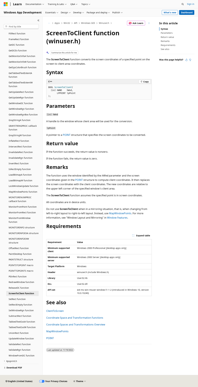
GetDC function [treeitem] (16, 44)
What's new (170, 12)
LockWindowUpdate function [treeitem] (23, 186)
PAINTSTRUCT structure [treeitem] (21, 259)
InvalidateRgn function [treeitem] (20, 157)
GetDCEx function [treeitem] (18, 50)
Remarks (165, 41)
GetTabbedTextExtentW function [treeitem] (21, 84)
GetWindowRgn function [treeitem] (21, 108)
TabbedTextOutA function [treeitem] (22, 321)
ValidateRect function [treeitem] (20, 344)
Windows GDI (88, 23)
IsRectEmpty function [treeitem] (20, 169)
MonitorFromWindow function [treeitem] (19, 220)
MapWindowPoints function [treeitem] (23, 191)
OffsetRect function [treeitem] (19, 248)
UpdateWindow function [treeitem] (21, 338)
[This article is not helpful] (190, 60)
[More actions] (149, 23)
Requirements (168, 45)
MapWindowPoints (120, 213)
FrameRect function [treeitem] (19, 39)
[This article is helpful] (186, 60)
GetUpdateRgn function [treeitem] (21, 97)
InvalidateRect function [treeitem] (21, 152)
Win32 (67, 23)
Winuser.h (104, 23)
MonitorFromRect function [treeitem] (22, 212)
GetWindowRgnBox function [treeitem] (23, 114)
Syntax (164, 28)
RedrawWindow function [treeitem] (21, 282)
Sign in (190, 3)
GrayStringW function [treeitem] (20, 135)
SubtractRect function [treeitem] (20, 315)
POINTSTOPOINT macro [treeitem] (21, 265)
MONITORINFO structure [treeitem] (22, 227)
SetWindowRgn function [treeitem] (21, 310)
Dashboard (187, 12)
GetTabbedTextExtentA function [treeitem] (20, 75)
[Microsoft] (6, 4)
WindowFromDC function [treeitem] (21, 355)
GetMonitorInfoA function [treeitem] (22, 56)
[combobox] (21, 26)
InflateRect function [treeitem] (19, 140)
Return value (167, 37)
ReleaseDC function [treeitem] (19, 287)
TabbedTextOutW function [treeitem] (22, 327)
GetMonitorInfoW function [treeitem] (22, 61)
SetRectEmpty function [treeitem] (20, 304)
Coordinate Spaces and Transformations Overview (75, 324)
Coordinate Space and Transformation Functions (74, 317)
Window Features (117, 217)
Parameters (167, 32)
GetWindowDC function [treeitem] (21, 103)
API (75, 23)
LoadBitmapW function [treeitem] (20, 180)
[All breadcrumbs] (49, 23)
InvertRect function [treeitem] (19, 163)
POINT (66, 135)
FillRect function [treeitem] (17, 33)
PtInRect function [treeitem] (18, 276)
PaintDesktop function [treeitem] (20, 253)
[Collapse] (38, 20)
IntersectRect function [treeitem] (20, 146)
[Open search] (183, 4)
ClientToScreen (55, 311)
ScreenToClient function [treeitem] (21, 293)
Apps (57, 23)
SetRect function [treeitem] (17, 299)
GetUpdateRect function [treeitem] (21, 91)
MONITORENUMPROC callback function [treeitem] (20, 199)
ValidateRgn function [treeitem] (19, 349)
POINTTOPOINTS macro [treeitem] (21, 270)
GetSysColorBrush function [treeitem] (23, 67)
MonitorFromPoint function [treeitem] (23, 206)
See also (165, 49)
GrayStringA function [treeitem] (19, 120)
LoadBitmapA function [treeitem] (20, 174)
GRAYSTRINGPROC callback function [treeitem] (23, 127)
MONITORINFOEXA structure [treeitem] (24, 233)
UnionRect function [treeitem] (19, 332)
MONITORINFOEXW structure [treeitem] (19, 240)
